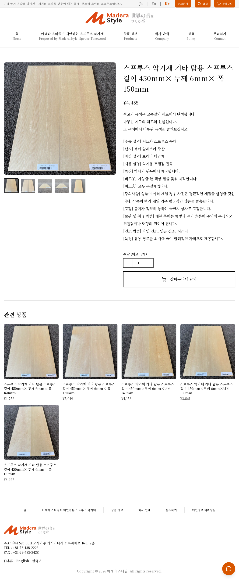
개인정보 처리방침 (203, 510)
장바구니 (226, 4)
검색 (205, 4)
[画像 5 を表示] (78, 185)
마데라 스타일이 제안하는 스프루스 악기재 (69, 510)
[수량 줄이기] (128, 263)
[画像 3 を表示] (44, 185)
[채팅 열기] (228, 568)
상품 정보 (117, 510)
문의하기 (171, 510)
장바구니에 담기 (183, 279)
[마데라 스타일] (119, 18)
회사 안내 (144, 510)
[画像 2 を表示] (28, 185)
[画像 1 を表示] (11, 185)
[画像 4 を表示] (61, 185)
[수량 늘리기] (148, 263)
